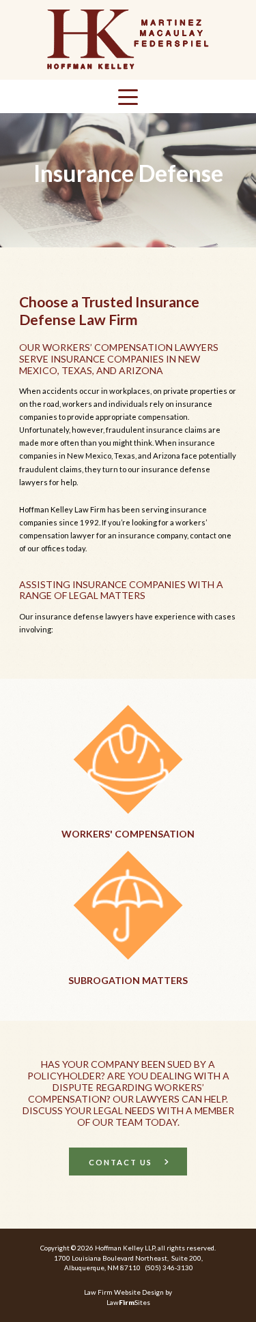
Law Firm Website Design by (128, 1292)
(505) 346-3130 (169, 1267)
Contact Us (120, 1162)
